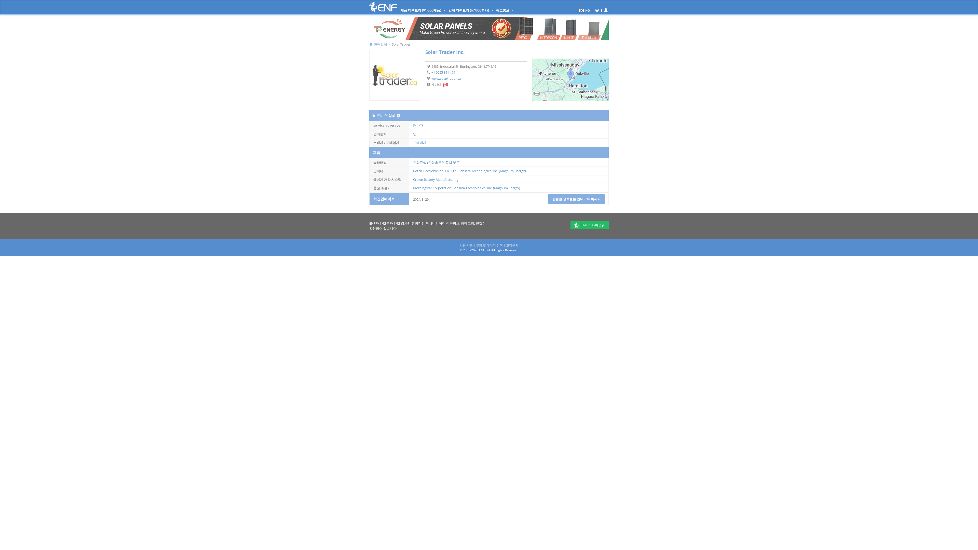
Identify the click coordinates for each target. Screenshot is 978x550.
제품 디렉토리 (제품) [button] (421, 10)
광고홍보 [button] (503, 10)
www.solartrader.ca (446, 78)
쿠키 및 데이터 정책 (489, 245)
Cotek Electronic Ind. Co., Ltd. (435, 171)
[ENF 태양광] (383, 7)
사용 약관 (466, 245)
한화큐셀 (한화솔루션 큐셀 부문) (436, 162)
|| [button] (597, 10)
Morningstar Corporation (432, 188)
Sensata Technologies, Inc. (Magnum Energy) (492, 171)
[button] (584, 10)
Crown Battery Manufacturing (435, 179)
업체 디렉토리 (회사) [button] (469, 10)
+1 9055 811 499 (443, 72)
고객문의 (512, 245)
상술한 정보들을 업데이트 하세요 (576, 199)
